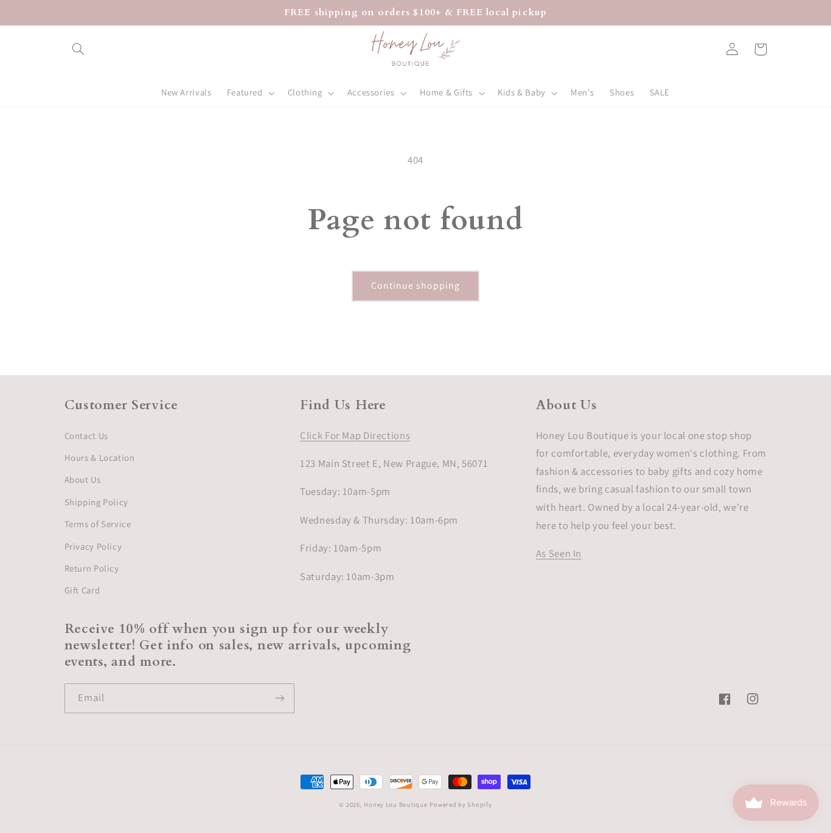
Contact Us (86, 435)
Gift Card (82, 590)
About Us (82, 479)
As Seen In (559, 553)
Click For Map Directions (355, 435)
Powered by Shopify (460, 804)
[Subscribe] (279, 698)
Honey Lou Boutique (395, 804)
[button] (78, 49)
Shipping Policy (96, 502)
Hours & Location (99, 457)
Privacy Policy (93, 546)
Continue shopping (416, 285)
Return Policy (91, 568)
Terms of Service (97, 524)
